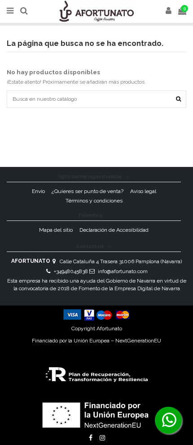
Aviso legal (143, 191)
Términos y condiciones (94, 201)
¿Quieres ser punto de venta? (87, 191)
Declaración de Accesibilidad (114, 230)
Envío (38, 191)
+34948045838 (71, 271)
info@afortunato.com (123, 271)
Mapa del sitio (56, 230)
